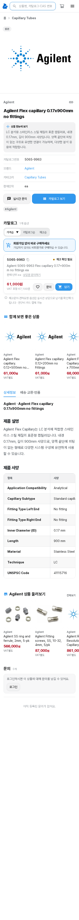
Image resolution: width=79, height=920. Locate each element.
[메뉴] (72, 6)
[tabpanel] (39, 489)
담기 (67, 287)
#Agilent (10, 209)
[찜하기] (37, 286)
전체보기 (71, 595)
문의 (49, 287)
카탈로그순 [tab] (29, 232)
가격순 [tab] (13, 232)
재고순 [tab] (43, 232)
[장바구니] (61, 6)
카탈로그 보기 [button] (57, 198)
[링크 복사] (71, 102)
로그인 (13, 687)
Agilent (9, 102)
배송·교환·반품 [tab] (30, 392)
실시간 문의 (20, 198)
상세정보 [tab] (10, 392)
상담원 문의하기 (32, 274)
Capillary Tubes (24, 18)
